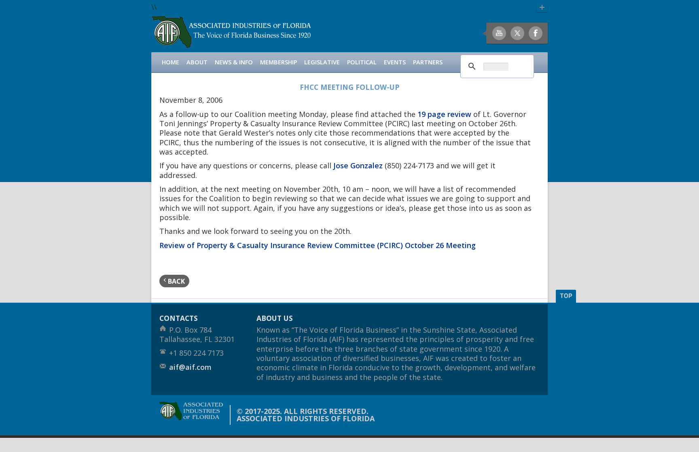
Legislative (322, 62)
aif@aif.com (190, 367)
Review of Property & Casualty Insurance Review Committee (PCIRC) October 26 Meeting (317, 245)
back (175, 281)
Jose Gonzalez (358, 165)
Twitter (517, 33)
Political (362, 62)
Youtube (499, 33)
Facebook (535, 33)
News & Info (234, 62)
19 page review (444, 114)
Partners (428, 62)
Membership (278, 62)
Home (170, 62)
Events (395, 62)
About (197, 62)
